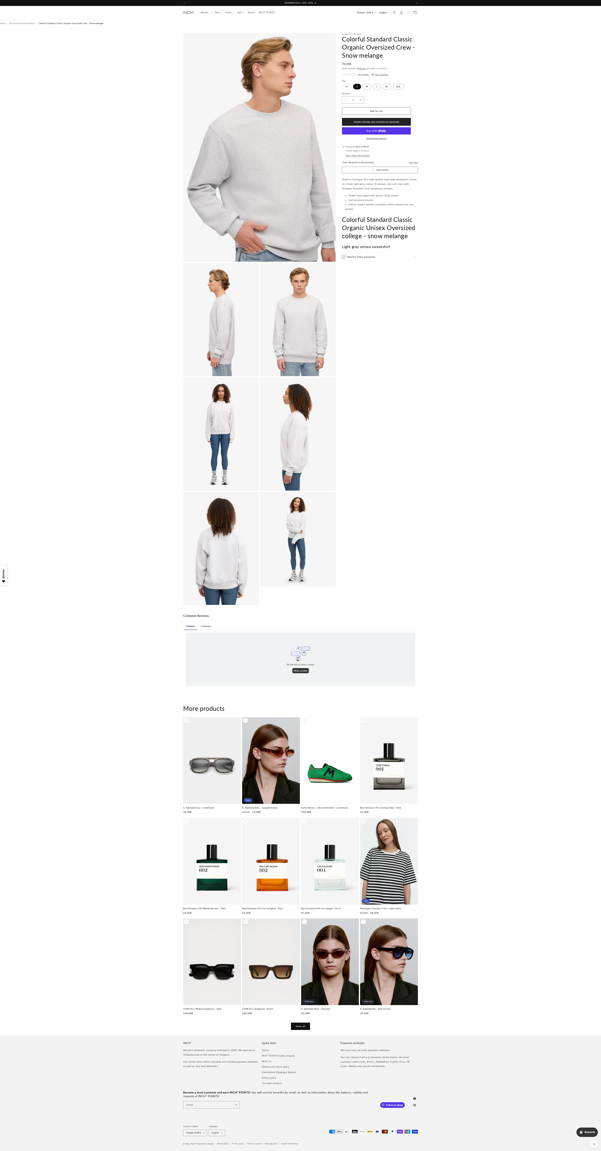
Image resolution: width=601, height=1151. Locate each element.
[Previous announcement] (184, 3)
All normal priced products (22, 23)
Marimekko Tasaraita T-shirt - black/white (380, 908)
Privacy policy (269, 1077)
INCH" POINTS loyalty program (278, 1055)
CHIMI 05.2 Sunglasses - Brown (257, 1009)
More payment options (376, 138)
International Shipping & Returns (279, 1072)
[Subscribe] (235, 1104)
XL (386, 86)
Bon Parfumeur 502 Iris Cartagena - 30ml (262, 908)
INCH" (193, 1144)
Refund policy (223, 1144)
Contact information (289, 1144)
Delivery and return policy (275, 1066)
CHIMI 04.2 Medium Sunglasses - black (202, 1009)
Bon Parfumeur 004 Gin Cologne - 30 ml (321, 908)
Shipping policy (271, 1144)
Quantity (346, 93)
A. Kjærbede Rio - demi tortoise (375, 1009)
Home (3, 23)
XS (348, 87)
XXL (398, 86)
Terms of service (254, 1144)
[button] (206, 12)
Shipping (361, 68)
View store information (357, 155)
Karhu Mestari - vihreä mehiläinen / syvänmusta (324, 807)
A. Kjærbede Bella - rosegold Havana (259, 807)
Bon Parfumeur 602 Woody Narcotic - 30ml (204, 908)
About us (266, 1061)
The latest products (272, 1083)
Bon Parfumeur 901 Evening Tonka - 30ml (380, 807)
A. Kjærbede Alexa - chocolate (315, 1009)
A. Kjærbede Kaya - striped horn (198, 807)
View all (300, 1026)
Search (265, 1050)
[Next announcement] (416, 3)
